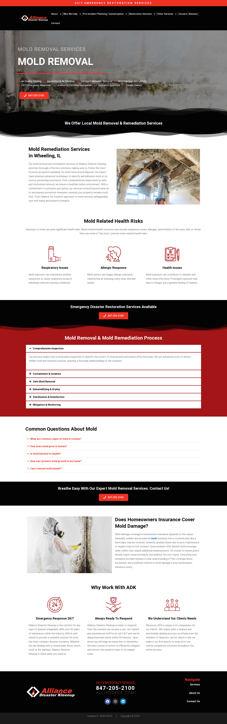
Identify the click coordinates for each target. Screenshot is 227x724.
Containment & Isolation (47, 373)
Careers (183, 14)
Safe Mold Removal (44, 381)
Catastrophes (116, 14)
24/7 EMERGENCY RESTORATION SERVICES (113, 3)
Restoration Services (140, 14)
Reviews (193, 14)
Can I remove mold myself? (46, 468)
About (54, 14)
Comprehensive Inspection (48, 348)
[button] (113, 348)
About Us (194, 693)
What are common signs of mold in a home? (55, 438)
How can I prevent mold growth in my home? (56, 461)
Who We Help (70, 14)
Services (195, 684)
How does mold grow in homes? (48, 446)
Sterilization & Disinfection (48, 397)
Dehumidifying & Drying (46, 389)
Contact (55, 23)
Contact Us (193, 701)
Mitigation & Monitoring (47, 404)
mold (154, 538)
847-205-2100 (115, 688)
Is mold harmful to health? (45, 453)
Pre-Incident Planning (95, 14)
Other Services (165, 14)
